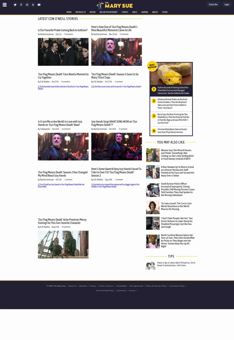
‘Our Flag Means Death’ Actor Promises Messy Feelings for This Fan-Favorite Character (62, 221)
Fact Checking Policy (105, 290)
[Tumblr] (33, 6)
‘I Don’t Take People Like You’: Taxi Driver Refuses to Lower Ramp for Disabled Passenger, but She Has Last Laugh (177, 222)
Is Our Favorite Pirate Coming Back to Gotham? (62, 30)
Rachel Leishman (47, 34)
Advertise (83, 286)
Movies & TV (81, 12)
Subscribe (213, 4)
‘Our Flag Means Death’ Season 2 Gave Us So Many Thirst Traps (114, 75)
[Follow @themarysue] (15, 6)
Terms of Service (106, 286)
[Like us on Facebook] (21, 6)
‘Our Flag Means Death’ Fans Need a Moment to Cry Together (63, 75)
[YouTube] (39, 6)
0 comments (68, 34)
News (69, 12)
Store (165, 12)
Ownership (121, 290)
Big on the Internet (109, 12)
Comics (125, 12)
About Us (72, 286)
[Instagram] (27, 6)
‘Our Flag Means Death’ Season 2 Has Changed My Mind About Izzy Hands (62, 173)
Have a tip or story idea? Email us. (173, 263)
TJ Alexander (45, 129)
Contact (132, 290)
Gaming (144, 12)
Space (134, 12)
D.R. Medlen (45, 81)
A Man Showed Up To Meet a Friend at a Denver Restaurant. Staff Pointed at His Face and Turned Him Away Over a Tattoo (177, 171)
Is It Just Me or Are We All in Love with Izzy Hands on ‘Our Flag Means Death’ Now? (60, 123)
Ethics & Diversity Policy (156, 286)
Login (226, 4)
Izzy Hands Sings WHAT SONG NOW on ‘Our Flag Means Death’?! (114, 123)
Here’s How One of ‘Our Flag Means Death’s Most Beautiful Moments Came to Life (114, 28)
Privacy (93, 286)
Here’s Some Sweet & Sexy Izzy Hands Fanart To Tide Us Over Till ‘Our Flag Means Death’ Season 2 (116, 172)
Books (93, 12)
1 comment (119, 82)
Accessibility (121, 286)
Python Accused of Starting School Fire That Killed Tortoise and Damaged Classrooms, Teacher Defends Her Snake (173, 90)
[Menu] (4, 4)
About (155, 12)
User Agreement (136, 286)
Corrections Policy (177, 286)
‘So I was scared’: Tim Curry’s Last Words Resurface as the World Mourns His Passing (176, 206)
